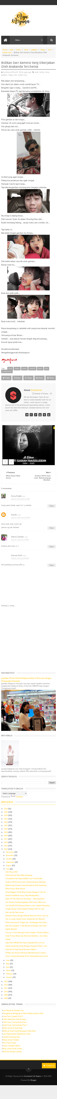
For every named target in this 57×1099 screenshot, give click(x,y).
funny (26, 50)
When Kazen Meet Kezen (15, 889)
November (10, 855)
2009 (6, 995)
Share (18, 378)
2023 (6, 819)
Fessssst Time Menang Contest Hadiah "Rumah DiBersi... (27, 933)
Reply (51, 506)
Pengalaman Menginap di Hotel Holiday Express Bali (23, 1013)
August (9, 866)
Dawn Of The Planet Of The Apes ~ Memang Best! (25, 899)
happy (42, 50)
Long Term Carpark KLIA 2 (13, 1016)
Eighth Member (11, 929)
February (9, 974)
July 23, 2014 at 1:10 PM (20, 540)
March (8, 970)
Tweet (7, 378)
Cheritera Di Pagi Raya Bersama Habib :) (21, 949)
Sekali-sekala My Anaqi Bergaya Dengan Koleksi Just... (26, 946)
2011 (6, 988)
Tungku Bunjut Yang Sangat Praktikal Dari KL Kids (24, 909)
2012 (6, 985)
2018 (6, 836)
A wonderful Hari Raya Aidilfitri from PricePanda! (23, 879)
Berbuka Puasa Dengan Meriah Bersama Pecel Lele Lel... (27, 916)
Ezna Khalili (16, 496)
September (10, 862)
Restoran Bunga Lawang (12, 1052)
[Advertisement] (28, 639)
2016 (6, 842)
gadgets (34, 50)
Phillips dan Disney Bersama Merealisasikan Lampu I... (26, 953)
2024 (6, 815)
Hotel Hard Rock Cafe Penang (14, 1019)
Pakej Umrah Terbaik (11, 1040)
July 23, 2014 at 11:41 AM (20, 499)
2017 (6, 839)
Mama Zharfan (17, 537)
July (8, 869)
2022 (6, 822)
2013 (6, 981)
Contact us (50, 1066)
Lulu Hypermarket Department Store (16, 1034)
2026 (6, 809)
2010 (6, 992)
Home (5, 50)
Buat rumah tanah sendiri (12, 1049)
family (18, 50)
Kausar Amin (16, 555)
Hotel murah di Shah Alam (13, 1028)
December (10, 852)
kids (49, 50)
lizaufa (14, 515)
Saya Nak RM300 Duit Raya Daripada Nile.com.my (25, 943)
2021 (6, 825)
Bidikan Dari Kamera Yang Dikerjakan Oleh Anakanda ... (27, 885)
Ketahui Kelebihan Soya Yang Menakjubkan (22, 895)
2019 (6, 832)
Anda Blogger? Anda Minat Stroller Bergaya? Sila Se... (26, 892)
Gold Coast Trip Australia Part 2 (15, 1025)
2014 (6, 849)
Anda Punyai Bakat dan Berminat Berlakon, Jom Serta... (27, 936)
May (8, 964)
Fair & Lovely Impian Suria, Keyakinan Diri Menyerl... (25, 919)
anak (11, 50)
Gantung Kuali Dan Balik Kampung (18, 875)
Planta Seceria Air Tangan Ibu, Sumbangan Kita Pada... (26, 922)
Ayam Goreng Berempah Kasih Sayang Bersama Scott (26, 956)
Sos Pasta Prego (9, 1043)
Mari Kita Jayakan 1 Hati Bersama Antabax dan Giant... (26, 926)
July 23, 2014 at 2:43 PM (20, 558)
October (9, 859)
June (8, 960)
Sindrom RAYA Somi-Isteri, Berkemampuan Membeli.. (26, 882)
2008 (6, 998)
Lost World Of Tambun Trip (13, 1010)
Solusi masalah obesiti (11, 1046)
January (9, 977)
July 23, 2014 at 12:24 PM (20, 518)
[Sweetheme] (26, 414)
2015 (6, 846)
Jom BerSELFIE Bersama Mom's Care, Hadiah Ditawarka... (28, 906)
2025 (6, 812)
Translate (19, 797)
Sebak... (8, 939)
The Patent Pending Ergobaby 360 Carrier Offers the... (26, 902)
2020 (6, 829)
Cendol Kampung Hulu (11, 1037)
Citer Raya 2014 (11, 872)
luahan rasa (7, 52)
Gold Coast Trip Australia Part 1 (15, 1022)
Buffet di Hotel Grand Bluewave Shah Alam (19, 1031)
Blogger (33, 1080)
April (8, 967)
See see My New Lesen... (15, 912)
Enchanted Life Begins (32, 1076)
